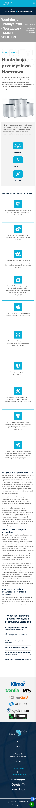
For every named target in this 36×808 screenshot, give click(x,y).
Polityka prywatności (18, 805)
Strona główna (30, 27)
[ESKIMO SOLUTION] (6, 3)
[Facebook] (18, 13)
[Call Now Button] (31, 804)
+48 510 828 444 (10, 11)
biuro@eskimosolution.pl (25, 11)
